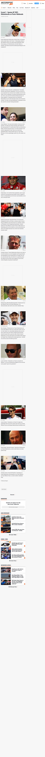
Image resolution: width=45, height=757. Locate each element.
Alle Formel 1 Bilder (12, 534)
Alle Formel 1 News (12, 560)
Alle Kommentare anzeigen (13, 507)
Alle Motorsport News (13, 586)
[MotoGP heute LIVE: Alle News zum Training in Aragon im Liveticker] (13, 570)
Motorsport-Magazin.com (7, 3)
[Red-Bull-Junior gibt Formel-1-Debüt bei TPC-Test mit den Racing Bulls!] (13, 544)
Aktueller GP (27, 7)
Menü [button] (43, 3)
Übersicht (9, 7)
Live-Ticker (22, 7)
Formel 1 (4, 7)
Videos (14, 7)
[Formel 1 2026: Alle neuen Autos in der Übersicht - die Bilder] (13, 530)
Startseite (12, 494)
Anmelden (31, 3)
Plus (36, 3)
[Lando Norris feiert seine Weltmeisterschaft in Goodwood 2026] (13, 518)
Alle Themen (4, 489)
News (17, 7)
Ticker (24, 3)
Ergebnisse (33, 7)
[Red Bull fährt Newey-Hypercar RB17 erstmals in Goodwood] (13, 524)
